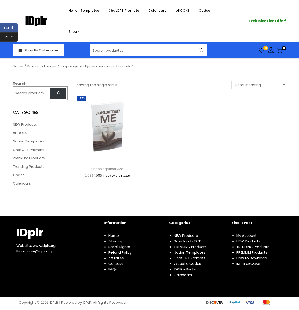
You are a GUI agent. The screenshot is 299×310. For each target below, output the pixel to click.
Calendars (22, 183)
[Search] (58, 93)
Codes (19, 174)
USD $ (11, 28)
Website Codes (187, 263)
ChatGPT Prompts (29, 149)
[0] (261, 50)
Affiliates (116, 257)
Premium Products (29, 158)
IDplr (29, 232)
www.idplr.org (44, 245)
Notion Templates (28, 141)
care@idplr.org (39, 251)
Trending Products (29, 166)
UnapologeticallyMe (107, 169)
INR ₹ (11, 37)
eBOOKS (20, 132)
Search (201, 50)
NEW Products (25, 124)
